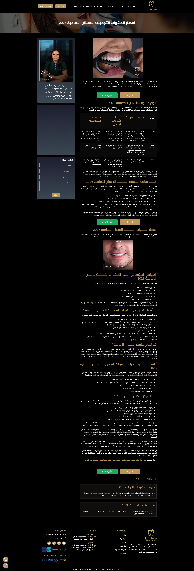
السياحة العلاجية (79, 6)
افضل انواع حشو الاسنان (139, 459)
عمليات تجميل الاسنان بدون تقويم (119, 459)
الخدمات (120, 6)
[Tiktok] (54, 543)
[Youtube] (49, 543)
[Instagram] (59, 543)
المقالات (89, 6)
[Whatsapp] (5, 565)
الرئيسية (135, 6)
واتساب (105, 95)
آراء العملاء (109, 6)
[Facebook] (64, 543)
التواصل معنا (90, 302)
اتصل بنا (130, 95)
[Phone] (5, 559)
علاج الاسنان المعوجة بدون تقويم (96, 459)
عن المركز (128, 6)
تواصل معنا (122, 553)
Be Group (117, 569)
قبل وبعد (99, 6)
